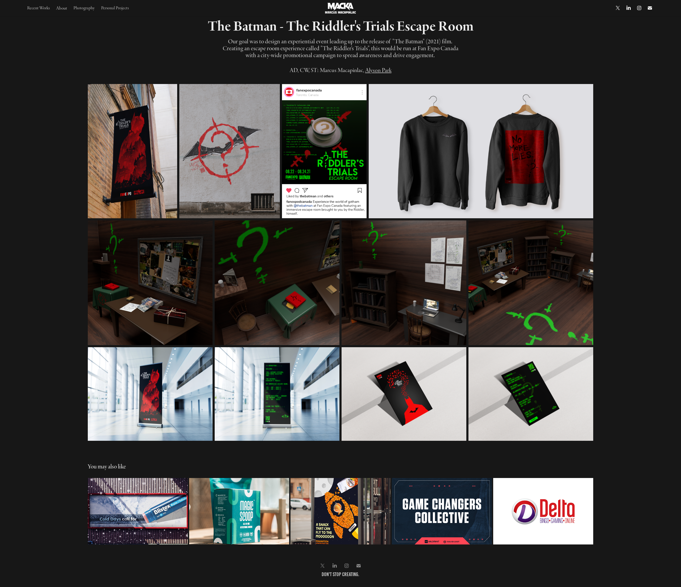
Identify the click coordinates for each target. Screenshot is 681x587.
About (61, 8)
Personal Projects (115, 8)
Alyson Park (378, 70)
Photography (84, 8)
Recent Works (38, 8)
